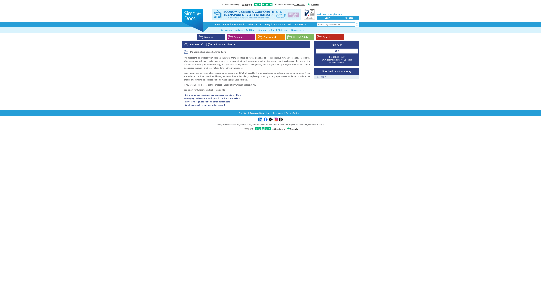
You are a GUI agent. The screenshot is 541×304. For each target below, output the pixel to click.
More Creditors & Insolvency (337, 71)
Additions (250, 30)
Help (290, 24)
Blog (267, 24)
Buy (337, 50)
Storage (262, 30)
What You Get (255, 24)
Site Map (243, 113)
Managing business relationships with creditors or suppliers (212, 98)
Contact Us (300, 24)
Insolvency (321, 77)
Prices (226, 24)
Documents (226, 30)
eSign (272, 30)
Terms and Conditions (260, 113)
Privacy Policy (292, 113)
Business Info (197, 44)
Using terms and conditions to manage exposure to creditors (213, 95)
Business (208, 37)
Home (217, 24)
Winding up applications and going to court (205, 105)
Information (279, 24)
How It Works (238, 24)
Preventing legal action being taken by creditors (207, 102)
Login (327, 18)
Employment (269, 37)
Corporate (239, 37)
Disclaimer (278, 113)
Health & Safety (300, 37)
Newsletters (297, 30)
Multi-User (283, 30)
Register (349, 18)
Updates (239, 30)
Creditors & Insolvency (223, 44)
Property (327, 37)
